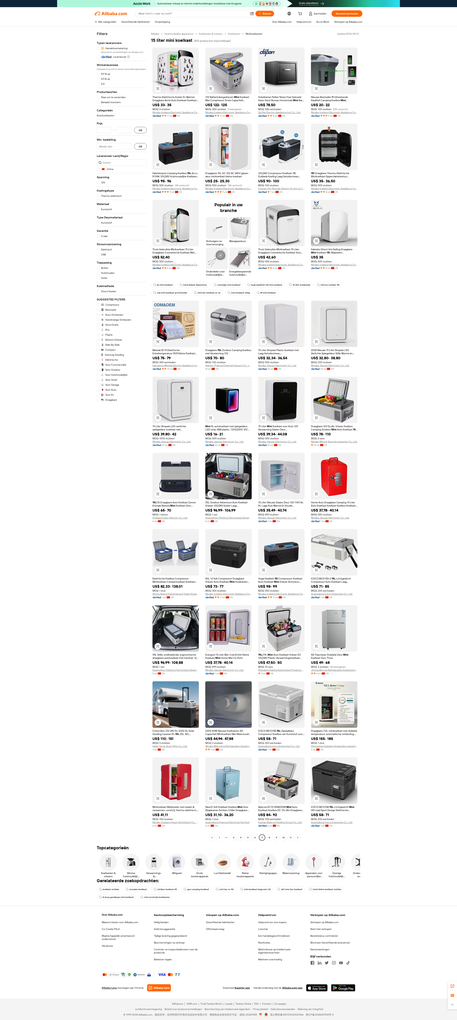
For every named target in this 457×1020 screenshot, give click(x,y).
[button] (252, 13)
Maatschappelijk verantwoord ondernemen (118, 937)
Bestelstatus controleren (324, 935)
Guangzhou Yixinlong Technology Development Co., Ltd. (228, 517)
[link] (452, 986)
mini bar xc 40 (226, 889)
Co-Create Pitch (111, 929)
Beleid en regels (163, 959)
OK (140, 130)
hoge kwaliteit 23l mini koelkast (266, 285)
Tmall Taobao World (211, 1003)
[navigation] (122, 436)
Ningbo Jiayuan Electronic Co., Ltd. (277, 365)
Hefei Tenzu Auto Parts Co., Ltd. (169, 746)
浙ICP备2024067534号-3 (320, 1014)
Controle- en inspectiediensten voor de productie (176, 951)
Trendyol (266, 1003)
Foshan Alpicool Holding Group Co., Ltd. (280, 822)
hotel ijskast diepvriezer (195, 285)
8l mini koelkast (268, 293)
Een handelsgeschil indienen (274, 935)
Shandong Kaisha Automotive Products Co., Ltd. (281, 670)
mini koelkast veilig (240, 293)
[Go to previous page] (212, 837)
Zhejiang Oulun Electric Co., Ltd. (170, 517)
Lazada (228, 1003)
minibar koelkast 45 (167, 889)
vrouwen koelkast (138, 889)
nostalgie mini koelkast (228, 285)
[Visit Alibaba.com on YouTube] (341, 963)
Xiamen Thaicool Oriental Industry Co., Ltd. (228, 365)
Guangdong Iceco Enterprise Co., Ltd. (332, 593)
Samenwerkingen (320, 949)
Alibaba (155, 33)
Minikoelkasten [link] (254, 33)
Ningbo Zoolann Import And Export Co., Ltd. (175, 822)
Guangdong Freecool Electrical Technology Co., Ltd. (228, 822)
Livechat (263, 929)
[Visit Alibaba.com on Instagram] (334, 963)
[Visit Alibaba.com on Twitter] (327, 963)
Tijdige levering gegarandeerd (170, 935)
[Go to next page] (298, 837)
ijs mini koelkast (165, 285)
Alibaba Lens (109, 987)
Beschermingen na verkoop (169, 942)
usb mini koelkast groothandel (172, 293)
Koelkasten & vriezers (211, 33)
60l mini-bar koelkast (291, 889)
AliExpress (177, 1003)
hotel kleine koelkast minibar (327, 889)
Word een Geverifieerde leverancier (330, 942)
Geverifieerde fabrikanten (220, 922)
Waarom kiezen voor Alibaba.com (120, 922)
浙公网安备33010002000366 (286, 1014)
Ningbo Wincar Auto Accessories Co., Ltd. (334, 441)
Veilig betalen (161, 922)
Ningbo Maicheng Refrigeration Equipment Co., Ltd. (228, 746)
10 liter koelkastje (301, 285)
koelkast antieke (111, 889)
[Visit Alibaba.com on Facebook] (312, 963)
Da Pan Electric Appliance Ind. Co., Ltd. (279, 112)
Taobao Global (243, 1003)
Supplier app (242, 987)
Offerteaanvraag (215, 929)
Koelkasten (234, 33)
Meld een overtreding (270, 959)
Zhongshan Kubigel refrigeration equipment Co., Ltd (334, 746)
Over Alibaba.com (112, 914)
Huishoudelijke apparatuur (179, 33)
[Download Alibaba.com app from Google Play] (343, 987)
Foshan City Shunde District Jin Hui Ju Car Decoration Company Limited (281, 188)
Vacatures (107, 945)
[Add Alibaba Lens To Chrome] (159, 987)
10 (283, 837)
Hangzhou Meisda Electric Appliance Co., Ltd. (175, 365)
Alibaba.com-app (292, 987)
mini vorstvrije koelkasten (157, 897)
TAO (256, 1003)
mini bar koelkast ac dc (209, 293)
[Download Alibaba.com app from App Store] (317, 987)
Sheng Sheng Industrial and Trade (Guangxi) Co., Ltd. (175, 593)
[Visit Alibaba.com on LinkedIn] (319, 963)
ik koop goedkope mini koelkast (118, 897)
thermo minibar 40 (330, 285)
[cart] (300, 14)
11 (291, 837)
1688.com (191, 1003)
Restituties (264, 942)
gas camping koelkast (198, 889)
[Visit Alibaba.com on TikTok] (348, 963)
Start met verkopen (321, 929)
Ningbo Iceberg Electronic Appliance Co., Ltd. (175, 112)
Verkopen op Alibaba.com (324, 922)
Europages (280, 1003)
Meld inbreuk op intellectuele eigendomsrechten (274, 951)
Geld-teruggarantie (164, 929)
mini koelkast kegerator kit (257, 889)
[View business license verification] (260, 1014)
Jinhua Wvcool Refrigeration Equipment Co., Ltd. (334, 670)
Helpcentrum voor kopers (272, 922)
